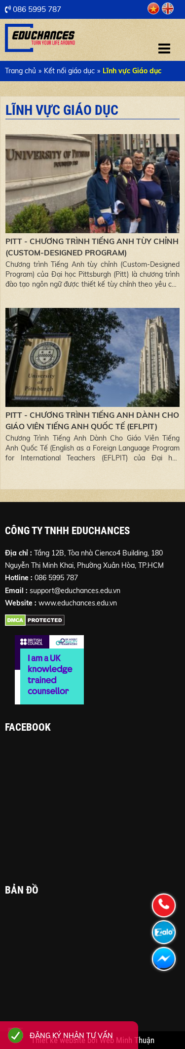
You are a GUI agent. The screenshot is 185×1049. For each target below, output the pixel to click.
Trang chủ (20, 70)
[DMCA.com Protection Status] (35, 622)
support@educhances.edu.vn (75, 590)
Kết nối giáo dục (69, 70)
